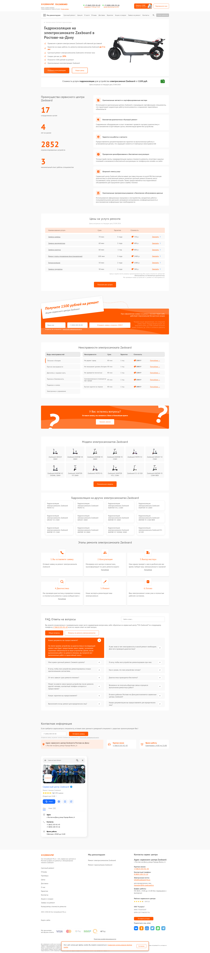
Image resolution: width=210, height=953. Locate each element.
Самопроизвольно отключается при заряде (95, 380)
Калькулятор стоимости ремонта (53, 906)
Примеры (44, 876)
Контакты (146, 15)
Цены (79, 15)
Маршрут (51, 801)
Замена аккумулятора (56, 243)
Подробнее (105, 570)
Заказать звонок (105, 422)
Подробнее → (155, 360)
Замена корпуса (54, 250)
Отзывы (94, 15)
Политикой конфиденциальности (89, 737)
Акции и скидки (120, 15)
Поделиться (136, 928)
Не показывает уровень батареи (95, 367)
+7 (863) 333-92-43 (92, 5)
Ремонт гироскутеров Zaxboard (100, 865)
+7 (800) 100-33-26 (111, 5)
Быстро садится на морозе (93, 387)
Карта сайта (45, 920)
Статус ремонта (162, 15)
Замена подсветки (55, 269)
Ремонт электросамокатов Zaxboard (102, 860)
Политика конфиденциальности (105, 939)
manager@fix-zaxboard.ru (144, 885)
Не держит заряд (90, 360)
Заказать (155, 237)
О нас (86, 15)
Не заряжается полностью (93, 373)
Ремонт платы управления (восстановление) (65, 256)
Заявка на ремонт (134, 15)
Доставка (102, 15)
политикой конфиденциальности (72, 329)
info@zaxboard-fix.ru (142, 880)
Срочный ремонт (69, 15)
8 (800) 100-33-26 (141, 874)
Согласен (141, 946)
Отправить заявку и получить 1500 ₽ (109, 325)
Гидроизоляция (54, 263)
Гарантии (110, 15)
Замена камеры (54, 237)
